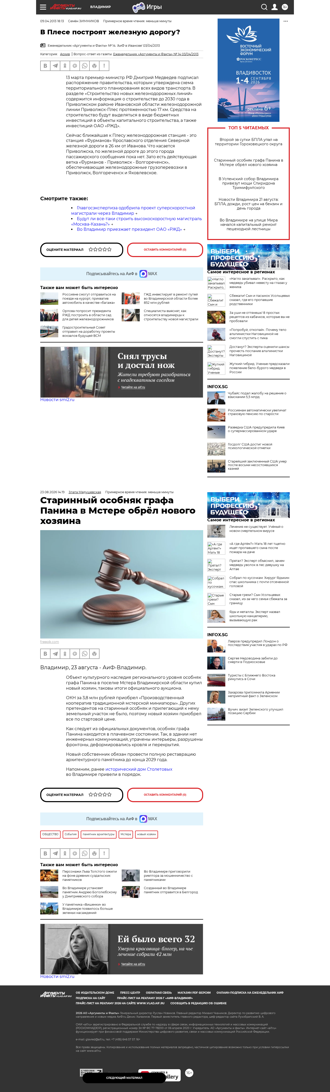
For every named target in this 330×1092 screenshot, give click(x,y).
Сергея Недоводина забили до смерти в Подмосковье (253, 660)
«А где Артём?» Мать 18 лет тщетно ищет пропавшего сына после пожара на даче (257, 548)
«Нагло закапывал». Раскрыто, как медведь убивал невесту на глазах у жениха (258, 283)
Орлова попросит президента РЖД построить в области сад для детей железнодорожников (88, 315)
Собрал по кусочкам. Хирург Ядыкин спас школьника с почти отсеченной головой (259, 582)
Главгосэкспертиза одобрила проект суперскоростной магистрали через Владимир (133, 210)
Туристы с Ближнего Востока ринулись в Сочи (251, 677)
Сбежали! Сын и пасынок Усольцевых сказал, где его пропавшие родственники (259, 300)
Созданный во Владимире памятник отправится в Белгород (171, 890)
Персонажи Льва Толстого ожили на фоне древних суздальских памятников (89, 876)
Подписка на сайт (90, 998)
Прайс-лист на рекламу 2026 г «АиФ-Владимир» (155, 998)
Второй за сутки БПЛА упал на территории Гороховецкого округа (248, 142)
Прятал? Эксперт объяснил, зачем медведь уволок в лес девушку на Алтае (256, 565)
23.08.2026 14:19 (52, 492)
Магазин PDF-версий (194, 992)
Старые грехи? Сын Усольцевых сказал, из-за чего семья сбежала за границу (258, 599)
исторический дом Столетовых (138, 769)
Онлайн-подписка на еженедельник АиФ (250, 992)
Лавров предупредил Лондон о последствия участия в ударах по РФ (257, 643)
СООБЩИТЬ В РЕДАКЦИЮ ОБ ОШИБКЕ (198, 1003)
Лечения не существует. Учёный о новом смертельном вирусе (256, 529)
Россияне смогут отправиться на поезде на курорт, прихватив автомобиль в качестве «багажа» (89, 298)
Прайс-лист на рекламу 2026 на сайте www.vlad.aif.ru (120, 1003)
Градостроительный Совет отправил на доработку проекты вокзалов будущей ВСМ (88, 331)
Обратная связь (159, 992)
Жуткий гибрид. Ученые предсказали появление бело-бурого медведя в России (259, 368)
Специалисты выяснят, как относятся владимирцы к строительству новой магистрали (171, 315)
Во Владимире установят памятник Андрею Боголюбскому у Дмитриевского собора (89, 892)
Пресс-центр (130, 992)
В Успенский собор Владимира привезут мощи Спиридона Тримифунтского (248, 183)
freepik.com (49, 642)
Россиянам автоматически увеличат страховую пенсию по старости (257, 412)
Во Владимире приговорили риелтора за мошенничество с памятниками (168, 876)
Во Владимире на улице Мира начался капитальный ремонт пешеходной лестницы (249, 224)
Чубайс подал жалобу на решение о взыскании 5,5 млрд (257, 395)
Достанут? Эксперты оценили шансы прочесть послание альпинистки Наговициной (259, 351)
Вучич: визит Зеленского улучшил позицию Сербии (255, 711)
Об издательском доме (95, 992)
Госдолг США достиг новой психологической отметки (250, 446)
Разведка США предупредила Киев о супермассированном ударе (256, 429)
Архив (65, 54)
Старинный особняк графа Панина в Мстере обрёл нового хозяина (248, 162)
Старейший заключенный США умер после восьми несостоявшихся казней (257, 465)
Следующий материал (124, 1078)
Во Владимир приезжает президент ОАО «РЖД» (129, 229)
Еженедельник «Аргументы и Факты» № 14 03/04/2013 (156, 54)
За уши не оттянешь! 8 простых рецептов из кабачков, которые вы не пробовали (259, 317)
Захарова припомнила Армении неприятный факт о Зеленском (254, 694)
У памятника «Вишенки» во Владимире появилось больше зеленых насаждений (87, 909)
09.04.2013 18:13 (52, 21)
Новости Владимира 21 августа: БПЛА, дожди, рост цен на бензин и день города (248, 204)
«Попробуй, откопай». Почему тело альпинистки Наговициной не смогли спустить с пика (257, 334)
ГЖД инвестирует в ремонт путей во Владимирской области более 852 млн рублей (171, 298)
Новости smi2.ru (57, 399)
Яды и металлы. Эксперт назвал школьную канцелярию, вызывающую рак (254, 616)
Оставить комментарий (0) (165, 249)
